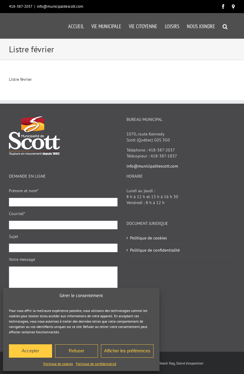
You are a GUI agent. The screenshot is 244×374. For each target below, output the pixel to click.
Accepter (30, 350)
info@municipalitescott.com (60, 6)
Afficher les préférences (127, 350)
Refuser (76, 350)
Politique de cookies (58, 364)
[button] (225, 25)
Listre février (20, 79)
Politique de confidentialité (96, 364)
